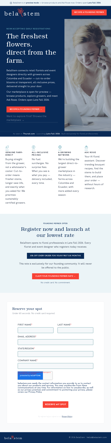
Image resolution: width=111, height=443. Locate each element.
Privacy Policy (67, 416)
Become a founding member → (26, 109)
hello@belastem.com (97, 437)
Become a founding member (89, 12)
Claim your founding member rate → (55, 276)
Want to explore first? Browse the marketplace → (26, 118)
